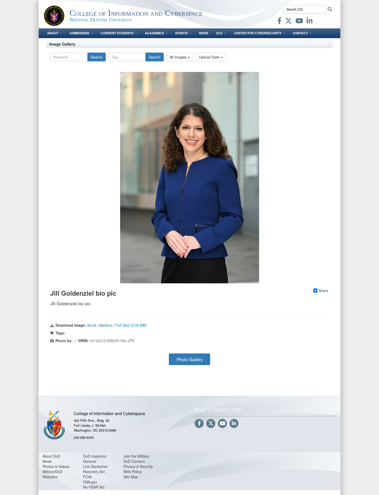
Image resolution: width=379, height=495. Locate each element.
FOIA (87, 476)
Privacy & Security (138, 466)
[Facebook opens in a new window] (279, 21)
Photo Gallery (190, 359)
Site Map (130, 476)
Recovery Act (94, 471)
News (47, 461)
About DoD (51, 456)
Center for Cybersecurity (258, 33)
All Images (179, 57)
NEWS (203, 33)
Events (181, 33)
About (52, 33)
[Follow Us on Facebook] (199, 423)
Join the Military (136, 456)
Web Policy (132, 471)
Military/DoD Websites (52, 474)
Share (323, 290)
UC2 (219, 33)
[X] (288, 21)
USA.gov (90, 481)
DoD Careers (134, 461)
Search (96, 57)
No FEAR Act (93, 487)
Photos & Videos (56, 466)
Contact (300, 33)
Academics (154, 33)
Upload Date (209, 57)
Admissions (79, 33)
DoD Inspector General (94, 458)
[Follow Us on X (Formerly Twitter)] (210, 423)
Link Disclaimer (95, 466)
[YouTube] (299, 21)
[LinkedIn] (309, 21)
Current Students (117, 33)
